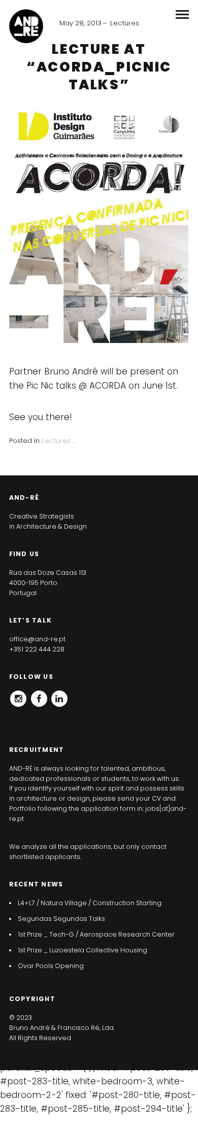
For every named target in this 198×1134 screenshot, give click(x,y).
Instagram (18, 695)
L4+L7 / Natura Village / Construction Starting (89, 903)
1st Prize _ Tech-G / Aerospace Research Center (96, 934)
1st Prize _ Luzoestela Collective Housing (82, 950)
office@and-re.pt (37, 639)
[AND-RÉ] (26, 26)
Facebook (39, 695)
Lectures (124, 23)
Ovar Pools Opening (51, 965)
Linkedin (59, 695)
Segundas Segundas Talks (61, 918)
